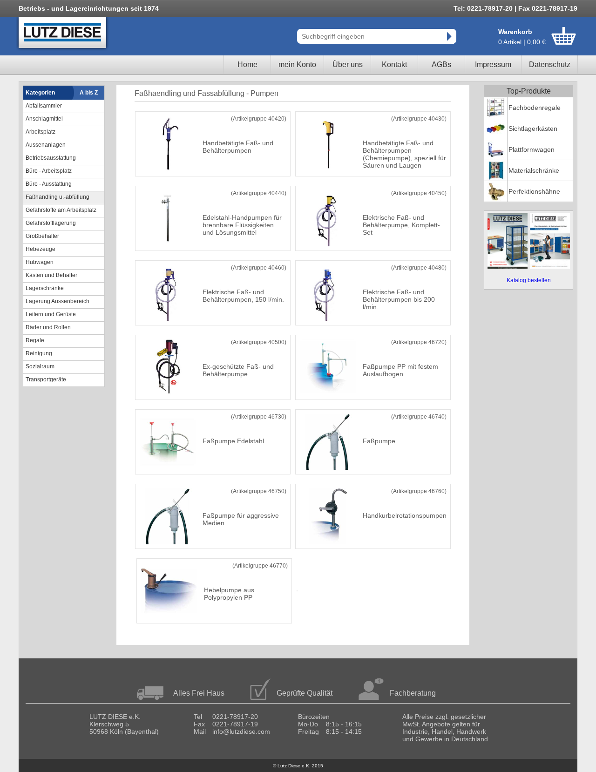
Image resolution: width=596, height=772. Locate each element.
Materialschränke (533, 170)
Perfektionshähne (534, 191)
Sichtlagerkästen (532, 128)
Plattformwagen (531, 149)
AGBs (441, 64)
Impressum (493, 64)
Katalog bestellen (529, 280)
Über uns (347, 64)
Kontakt (394, 64)
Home (247, 64)
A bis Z (89, 92)
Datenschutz (549, 64)
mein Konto (297, 64)
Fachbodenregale (534, 107)
